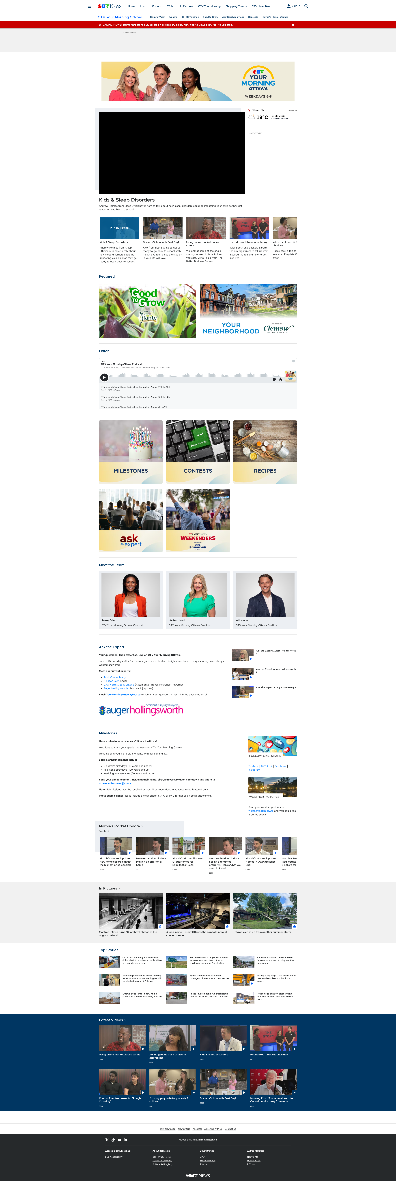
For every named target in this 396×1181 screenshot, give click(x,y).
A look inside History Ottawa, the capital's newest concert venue (196, 934)
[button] (291, 240)
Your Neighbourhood (233, 17)
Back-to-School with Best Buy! (218, 1098)
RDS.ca (251, 1164)
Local (143, 6)
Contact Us (230, 1128)
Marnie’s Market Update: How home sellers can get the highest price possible (115, 861)
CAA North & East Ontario (119, 684)
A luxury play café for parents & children (169, 1100)
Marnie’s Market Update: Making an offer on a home (151, 861)
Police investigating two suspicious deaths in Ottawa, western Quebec (209, 995)
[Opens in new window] (130, 595)
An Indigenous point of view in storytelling (167, 1056)
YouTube (253, 766)
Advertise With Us (213, 1128)
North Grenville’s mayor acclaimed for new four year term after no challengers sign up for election (209, 960)
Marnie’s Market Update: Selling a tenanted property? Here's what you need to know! (225, 863)
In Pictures (186, 6)
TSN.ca (203, 1164)
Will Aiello (242, 620)
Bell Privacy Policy (162, 1156)
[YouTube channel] (119, 1140)
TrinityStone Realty (115, 677)
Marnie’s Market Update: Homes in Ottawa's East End (260, 861)
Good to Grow (210, 17)
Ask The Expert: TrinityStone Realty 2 (276, 687)
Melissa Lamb (177, 620)
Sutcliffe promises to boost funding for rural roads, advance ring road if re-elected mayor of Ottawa (142, 978)
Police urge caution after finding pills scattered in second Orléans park (275, 996)
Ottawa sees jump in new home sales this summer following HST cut (142, 995)
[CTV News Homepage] (109, 6)
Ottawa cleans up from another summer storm (262, 932)
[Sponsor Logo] (198, 81)
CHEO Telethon (190, 17)
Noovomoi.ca (253, 1160)
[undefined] (119, 240)
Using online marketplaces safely (119, 1054)
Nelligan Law (111, 680)
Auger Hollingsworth (116, 688)
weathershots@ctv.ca (260, 810)
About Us (197, 1128)
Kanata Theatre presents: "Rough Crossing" (120, 1100)
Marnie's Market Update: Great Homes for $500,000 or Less (187, 861)
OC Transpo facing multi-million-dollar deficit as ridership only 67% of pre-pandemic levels (142, 960)
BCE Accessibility (114, 1156)
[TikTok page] (113, 1140)
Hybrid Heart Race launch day (269, 1054)
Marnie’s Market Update (275, 17)
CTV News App (168, 1128)
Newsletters (184, 1128)
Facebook (280, 766)
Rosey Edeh (108, 620)
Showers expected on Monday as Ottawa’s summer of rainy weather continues (276, 960)
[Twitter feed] (107, 1140)
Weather (173, 17)
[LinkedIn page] (125, 1140)
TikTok (265, 766)
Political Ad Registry (163, 1164)
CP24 (202, 1156)
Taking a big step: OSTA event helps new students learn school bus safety (276, 978)
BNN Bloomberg (208, 1160)
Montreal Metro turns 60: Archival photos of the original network (128, 934)
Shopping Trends (236, 6)
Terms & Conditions (162, 1160)
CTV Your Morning (209, 6)
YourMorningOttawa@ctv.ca (123, 694)
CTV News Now (261, 6)
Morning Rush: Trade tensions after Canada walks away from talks (272, 1100)
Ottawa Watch (157, 17)
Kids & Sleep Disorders (214, 1054)
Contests (253, 17)
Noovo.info (252, 1156)
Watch (171, 6)
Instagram (254, 769)
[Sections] (90, 6)
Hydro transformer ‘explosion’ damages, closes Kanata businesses (209, 977)
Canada (157, 6)
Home (131, 6)
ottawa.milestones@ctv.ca (115, 783)
